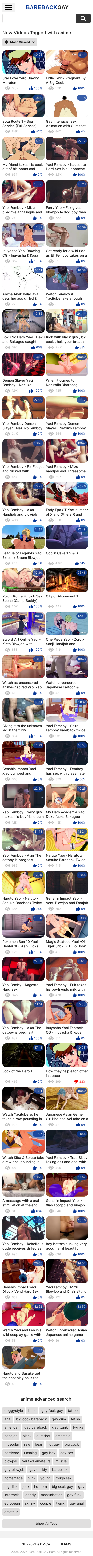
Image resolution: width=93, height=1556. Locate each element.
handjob (11, 1436)
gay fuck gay (52, 1410)
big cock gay (62, 1486)
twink (60, 1503)
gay (81, 1486)
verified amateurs (36, 1461)
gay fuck (74, 1495)
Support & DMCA (36, 1544)
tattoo (73, 1410)
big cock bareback (31, 1419)
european (12, 1503)
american (11, 1427)
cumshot (43, 1436)
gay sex (66, 1453)
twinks (78, 1427)
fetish (75, 1419)
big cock (72, 1444)
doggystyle (13, 1410)
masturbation (51, 1495)
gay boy (48, 1453)
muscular (11, 1444)
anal (7, 1419)
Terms (65, 1544)
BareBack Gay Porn (42, 1552)
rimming (30, 1453)
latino (32, 1410)
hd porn (40, 1486)
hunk (31, 1478)
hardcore (11, 1453)
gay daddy (38, 1469)
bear (38, 1444)
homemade (13, 1478)
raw (27, 1444)
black (27, 1436)
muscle (61, 1461)
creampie (62, 1436)
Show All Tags (46, 1523)
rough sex (64, 1478)
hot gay (53, 1444)
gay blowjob (14, 1469)
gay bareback (35, 1427)
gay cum (59, 1419)
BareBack (47, 7)
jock (26, 1486)
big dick (11, 1486)
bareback (60, 1469)
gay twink (60, 1427)
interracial (12, 1495)
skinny (30, 1503)
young (45, 1478)
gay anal (77, 1503)
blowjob (10, 1461)
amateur (11, 1512)
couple (45, 1503)
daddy (30, 1495)
